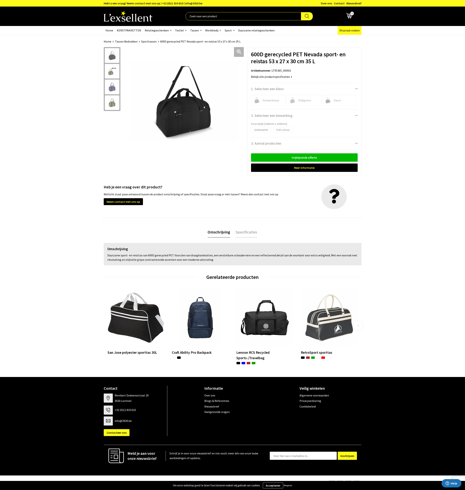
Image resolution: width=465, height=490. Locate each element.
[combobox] (243, 16)
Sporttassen (149, 41)
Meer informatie (304, 168)
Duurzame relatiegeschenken (256, 30)
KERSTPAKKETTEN (129, 30)
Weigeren (288, 485)
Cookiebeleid (308, 406)
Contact (339, 3)
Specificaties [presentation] (246, 232)
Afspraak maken (349, 30)
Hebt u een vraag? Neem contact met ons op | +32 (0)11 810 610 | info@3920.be (153, 3)
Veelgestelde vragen (217, 412)
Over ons (326, 3)
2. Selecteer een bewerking (271, 115)
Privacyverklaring (310, 401)
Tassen (194, 30)
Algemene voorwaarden (314, 395)
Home (109, 30)
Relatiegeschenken (157, 30)
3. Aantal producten (266, 143)
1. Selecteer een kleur (267, 88)
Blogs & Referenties (216, 401)
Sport (228, 30)
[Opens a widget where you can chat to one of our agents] (451, 483)
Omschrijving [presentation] (219, 232)
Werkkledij (211, 30)
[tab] (219, 232)
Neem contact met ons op (123, 201)
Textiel (179, 30)
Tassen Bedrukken (126, 41)
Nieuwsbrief (353, 3)
